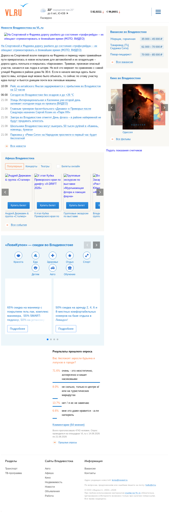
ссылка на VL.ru (133, 493)
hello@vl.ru (151, 485)
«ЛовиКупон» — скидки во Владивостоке (39, 245)
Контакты (90, 473)
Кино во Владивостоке (125, 78)
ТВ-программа (13, 473)
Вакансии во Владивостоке (128, 31)
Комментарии (68, 424)
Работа (49, 495)
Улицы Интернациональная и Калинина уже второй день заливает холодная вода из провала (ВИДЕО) (45, 101)
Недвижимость (53, 482)
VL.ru (17, 10)
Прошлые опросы (67, 442)
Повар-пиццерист (120, 54)
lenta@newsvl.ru (120, 480)
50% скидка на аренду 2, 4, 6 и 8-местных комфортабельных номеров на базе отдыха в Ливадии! (76, 313)
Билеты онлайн (71, 166)
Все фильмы (123, 139)
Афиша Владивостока (19, 158)
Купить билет (18, 205)
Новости (50, 486)
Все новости (18, 146)
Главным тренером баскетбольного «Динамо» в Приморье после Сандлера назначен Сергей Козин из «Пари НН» (50, 110)
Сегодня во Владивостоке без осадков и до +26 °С (42, 94)
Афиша (49, 473)
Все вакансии (124, 62)
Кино (48, 477)
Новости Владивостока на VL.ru (22, 27)
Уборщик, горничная (122, 39)
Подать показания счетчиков (124, 150)
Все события (19, 224)
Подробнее (17, 328)
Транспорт (11, 468)
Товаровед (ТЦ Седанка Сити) (119, 47)
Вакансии (90, 468)
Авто (47, 468)
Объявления (52, 491)
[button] (99, 192)
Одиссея (128, 132)
